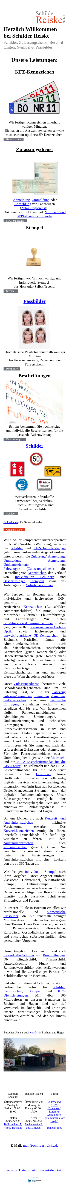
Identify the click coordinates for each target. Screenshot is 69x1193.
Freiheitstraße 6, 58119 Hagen (34, 1126)
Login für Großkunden (54, 1113)
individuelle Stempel (40, 872)
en (18, 569)
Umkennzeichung (16, 564)
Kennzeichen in (42, 627)
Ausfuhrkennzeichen (18, 822)
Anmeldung (21, 200)
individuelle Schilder (19, 955)
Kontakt (57, 1170)
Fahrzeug (10, 569)
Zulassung (38, 556)
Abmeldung (22, 204)
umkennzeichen (15, 700)
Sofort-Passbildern (39, 585)
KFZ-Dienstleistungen (50, 548)
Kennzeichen (37, 573)
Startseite (10, 1170)
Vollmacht (58, 758)
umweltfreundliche (31, 635)
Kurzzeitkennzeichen (19, 831)
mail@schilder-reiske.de (40, 1145)
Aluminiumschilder (39, 623)
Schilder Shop (54, 1127)
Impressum (42, 1170)
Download (43, 774)
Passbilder (35, 301)
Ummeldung (41, 200)
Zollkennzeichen (15, 847)
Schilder (34, 446)
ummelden (41, 696)
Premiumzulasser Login (55, 1119)
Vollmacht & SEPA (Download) (54, 1105)
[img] (35, 17)
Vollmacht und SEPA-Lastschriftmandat (41, 214)
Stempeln (37, 581)
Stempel (34, 227)
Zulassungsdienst (34, 149)
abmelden (58, 696)
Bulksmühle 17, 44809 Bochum (13, 1126)
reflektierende (14, 623)
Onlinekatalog (11, 522)
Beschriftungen (34, 375)
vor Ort (34, 1032)
